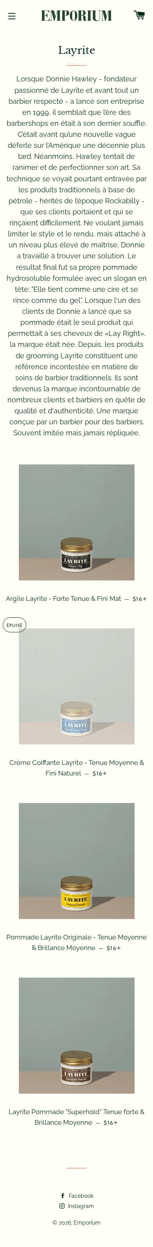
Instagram (80, 1206)
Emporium (87, 1222)
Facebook (80, 1196)
